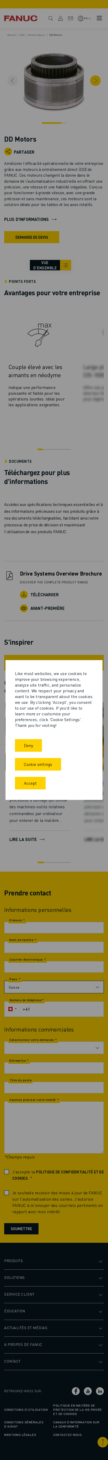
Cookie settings (38, 764)
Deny (28, 745)
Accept (30, 783)
